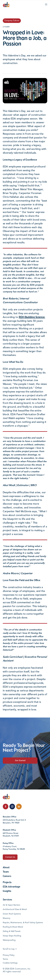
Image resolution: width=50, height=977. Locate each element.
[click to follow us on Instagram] (12, 806)
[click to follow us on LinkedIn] (19, 806)
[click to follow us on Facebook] (5, 806)
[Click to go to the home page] (6, 4)
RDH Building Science (32, 317)
